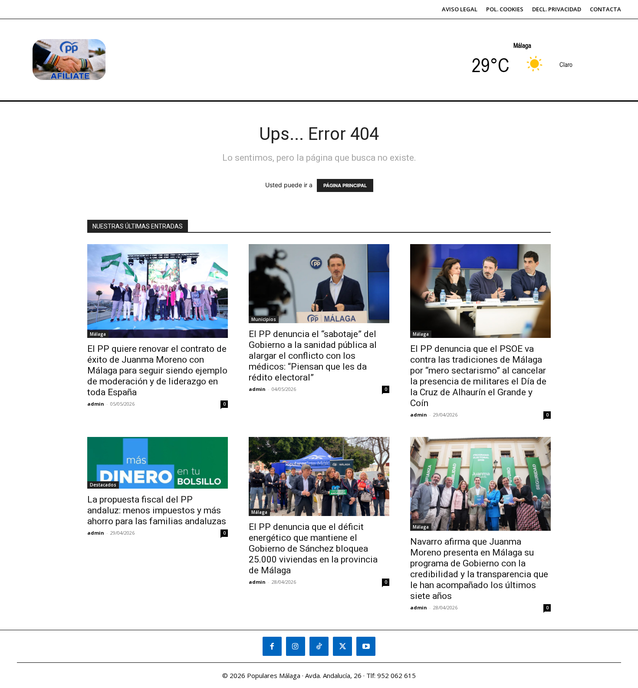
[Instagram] (295, 646)
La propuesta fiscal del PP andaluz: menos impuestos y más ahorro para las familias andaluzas (156, 510)
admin (95, 403)
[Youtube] (365, 646)
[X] (342, 646)
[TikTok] (319, 646)
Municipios (263, 319)
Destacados (103, 485)
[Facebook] (272, 646)
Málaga (98, 334)
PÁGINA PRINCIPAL (345, 185)
